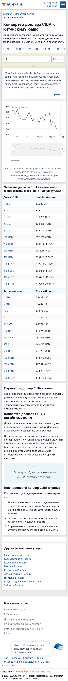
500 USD (8, 257)
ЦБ (44, 3)
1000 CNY (8, 357)
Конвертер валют (48, 397)
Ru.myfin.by (28, 447)
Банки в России (13, 566)
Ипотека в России (14, 577)
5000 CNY (8, 371)
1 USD (7, 49)
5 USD (6, 210)
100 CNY (8, 331)
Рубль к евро (11, 614)
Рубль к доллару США (16, 609)
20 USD (33, 49)
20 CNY (7, 317)
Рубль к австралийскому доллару (22, 624)
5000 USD (8, 277)
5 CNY (6, 304)
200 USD (8, 243)
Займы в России (14, 585)
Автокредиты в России (17, 573)
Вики (40, 657)
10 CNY (7, 310)
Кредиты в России (15, 570)
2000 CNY (8, 364)
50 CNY (7, 324)
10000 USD (9, 284)
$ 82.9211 (52, 3)
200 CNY (8, 337)
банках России (35, 443)
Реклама (16, 657)
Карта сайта (9, 665)
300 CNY (8, 344)
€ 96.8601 (52, 6)
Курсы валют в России (17, 554)
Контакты (29, 657)
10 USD (20, 49)
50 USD (47, 49)
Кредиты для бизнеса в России (22, 581)
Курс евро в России (15, 562)
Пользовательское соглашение (20, 661)
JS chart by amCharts (20, 108)
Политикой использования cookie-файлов (27, 87)
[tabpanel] (32, 617)
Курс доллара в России (18, 558)
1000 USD (8, 264)
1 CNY (6, 297)
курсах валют (12, 430)
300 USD (8, 250)
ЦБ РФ (53, 443)
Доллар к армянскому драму (20, 619)
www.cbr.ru (47, 171)
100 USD (62, 49)
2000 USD (8, 270)
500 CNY (8, 351)
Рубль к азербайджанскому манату (23, 628)
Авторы (45, 661)
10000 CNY (9, 377)
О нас (5, 657)
